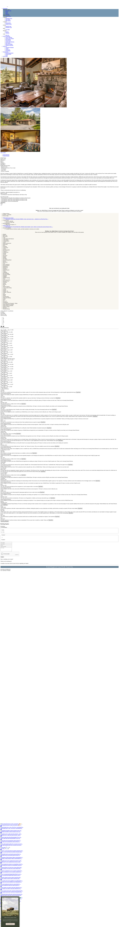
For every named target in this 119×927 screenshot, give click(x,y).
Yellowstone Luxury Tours (8, 217)
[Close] (18, 897)
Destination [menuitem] (5, 8)
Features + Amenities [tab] (7, 214)
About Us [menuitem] (5, 46)
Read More (78, 392)
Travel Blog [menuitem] (5, 56)
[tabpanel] (59, 225)
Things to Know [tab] (6, 213)
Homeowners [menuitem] (5, 51)
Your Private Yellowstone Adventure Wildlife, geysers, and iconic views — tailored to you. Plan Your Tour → (26, 219)
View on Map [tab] (5, 215)
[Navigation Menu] (7, 6)
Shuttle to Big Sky (6, 225)
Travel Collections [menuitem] (6, 36)
